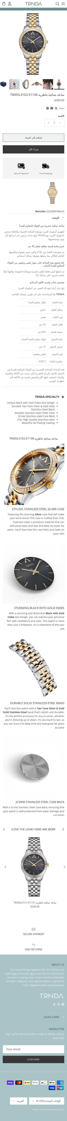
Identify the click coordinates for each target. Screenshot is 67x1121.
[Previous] (64, 866)
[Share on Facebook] (52, 108)
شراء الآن (33, 149)
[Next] (5, 866)
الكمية (61, 115)
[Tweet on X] (56, 108)
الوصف (55, 217)
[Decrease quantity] (61, 123)
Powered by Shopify (48, 1109)
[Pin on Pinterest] (47, 108)
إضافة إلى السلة (33, 137)
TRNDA (35, 1109)
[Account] (11, 4)
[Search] (55, 4)
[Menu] (63, 4)
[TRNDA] (33, 3)
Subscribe (33, 1059)
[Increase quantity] (47, 123)
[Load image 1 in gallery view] (33, 43)
